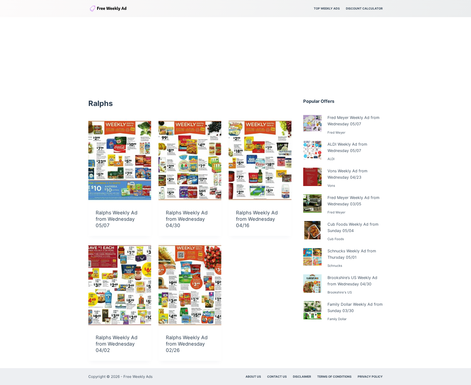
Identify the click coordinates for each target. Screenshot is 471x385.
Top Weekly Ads (327, 8)
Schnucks (334, 266)
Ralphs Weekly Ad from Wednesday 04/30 (187, 219)
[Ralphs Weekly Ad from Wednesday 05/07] (119, 160)
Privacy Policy (370, 376)
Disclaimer (302, 376)
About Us (253, 376)
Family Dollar (337, 319)
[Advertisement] (235, 54)
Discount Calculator (364, 8)
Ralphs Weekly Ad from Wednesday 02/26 (187, 344)
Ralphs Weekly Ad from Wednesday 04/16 (257, 219)
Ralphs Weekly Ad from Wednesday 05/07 (116, 219)
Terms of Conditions (334, 376)
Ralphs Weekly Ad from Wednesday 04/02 (116, 344)
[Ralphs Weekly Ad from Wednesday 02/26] (189, 285)
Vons (331, 185)
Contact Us (277, 376)
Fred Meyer (336, 132)
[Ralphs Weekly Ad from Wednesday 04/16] (260, 160)
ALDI (330, 159)
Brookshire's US (339, 292)
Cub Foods (335, 239)
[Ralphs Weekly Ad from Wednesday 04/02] (119, 285)
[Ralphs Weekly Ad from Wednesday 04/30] (189, 160)
